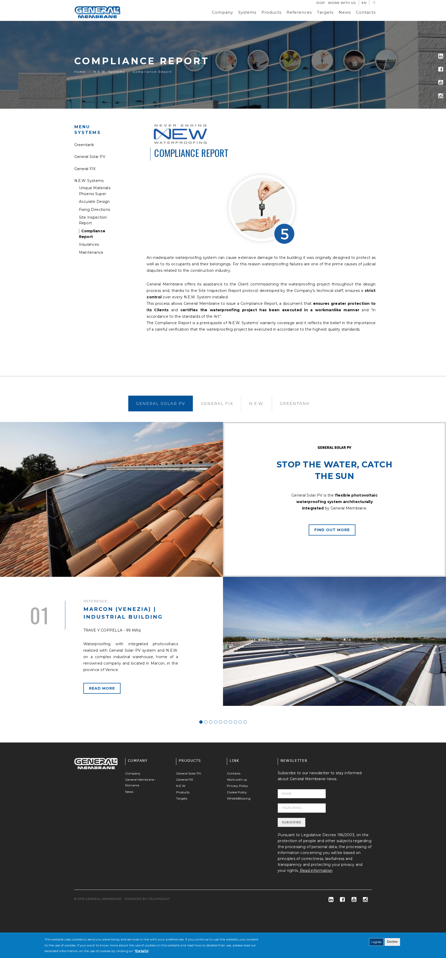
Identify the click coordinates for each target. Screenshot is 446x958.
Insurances (89, 244)
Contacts (366, 12)
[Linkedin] (440, 56)
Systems (247, 12)
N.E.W (180, 786)
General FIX (85, 168)
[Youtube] (440, 82)
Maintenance (91, 252)
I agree (376, 942)
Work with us (342, 3)
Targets (325, 12)
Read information (316, 870)
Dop (320, 3)
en (364, 3)
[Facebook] (440, 69)
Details (141, 951)
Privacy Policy (237, 786)
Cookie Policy (237, 792)
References (299, 12)
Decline (392, 942)
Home (80, 72)
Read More (102, 688)
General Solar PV (89, 156)
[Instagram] (440, 95)
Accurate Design (94, 201)
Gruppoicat (159, 899)
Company (222, 12)
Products (271, 12)
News (345, 12)
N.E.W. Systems (109, 72)
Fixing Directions (94, 209)
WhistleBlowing (239, 798)
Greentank (84, 144)
